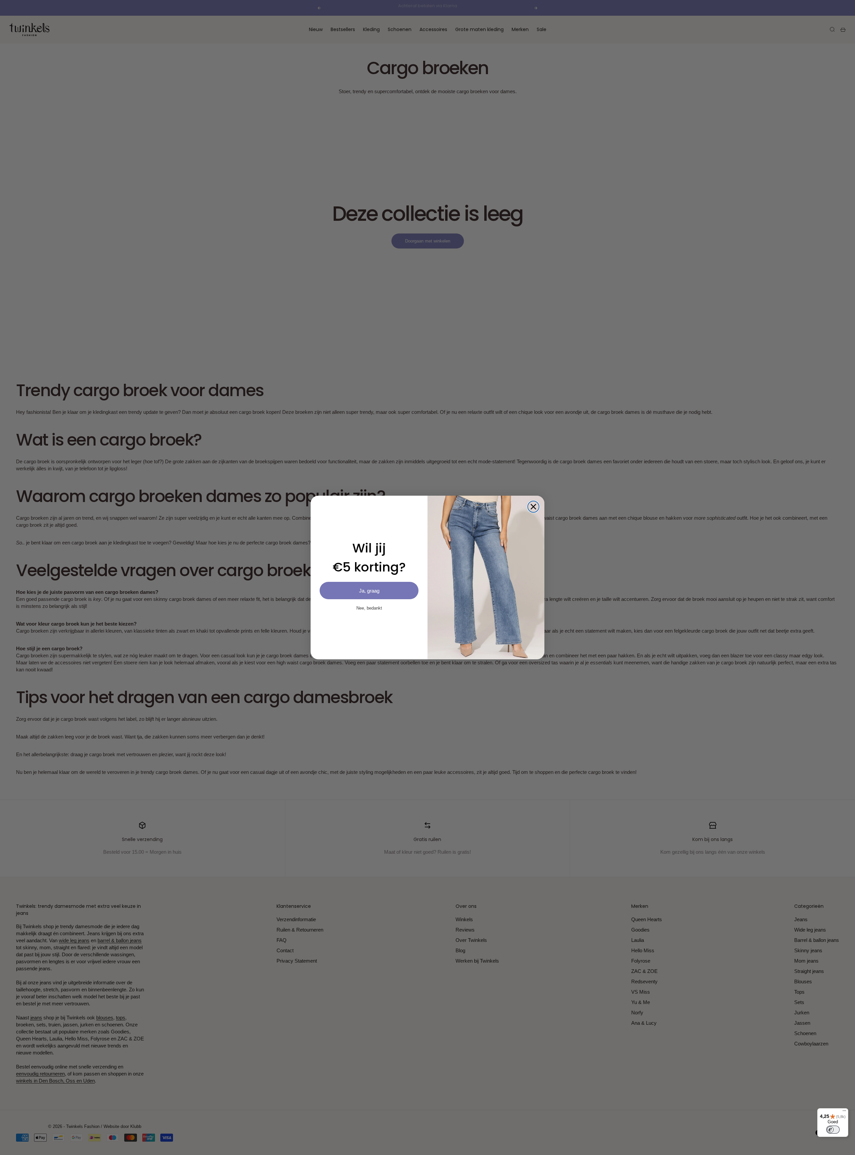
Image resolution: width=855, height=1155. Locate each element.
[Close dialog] (533, 506)
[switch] (833, 1130)
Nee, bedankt (369, 608)
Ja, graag (369, 591)
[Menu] (844, 1112)
